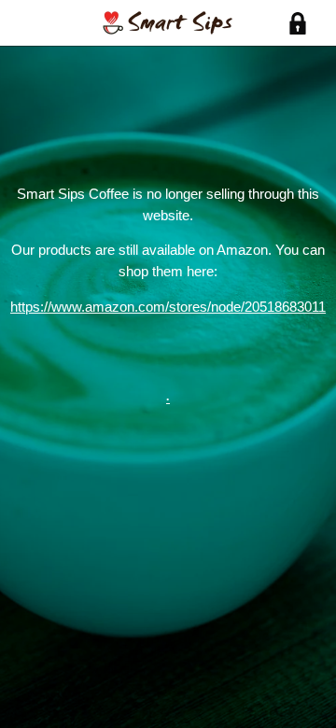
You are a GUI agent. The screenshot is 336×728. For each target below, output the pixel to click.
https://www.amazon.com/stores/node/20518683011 (168, 307)
